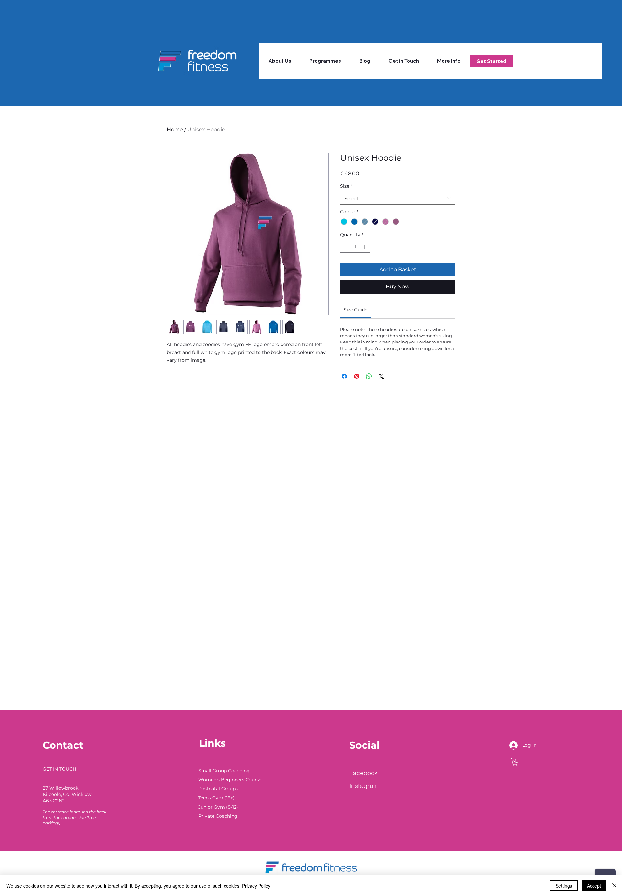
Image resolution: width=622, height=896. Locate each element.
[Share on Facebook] (344, 376)
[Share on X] (381, 376)
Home (175, 129)
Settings (564, 885)
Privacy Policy (256, 885)
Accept (594, 885)
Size (346, 186)
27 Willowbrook (60, 788)
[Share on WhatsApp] (369, 376)
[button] (325, 61)
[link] (355, 310)
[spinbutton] (355, 246)
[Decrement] (345, 246)
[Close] (614, 885)
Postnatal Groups (218, 789)
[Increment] (365, 246)
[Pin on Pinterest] (357, 376)
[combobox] (397, 198)
